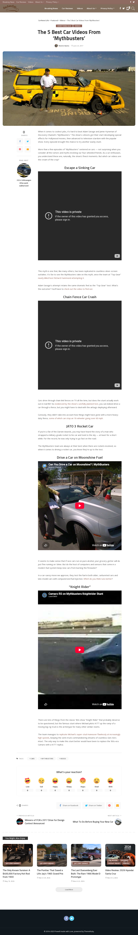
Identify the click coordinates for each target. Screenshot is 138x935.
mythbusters (47, 759)
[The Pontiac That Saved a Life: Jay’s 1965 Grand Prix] (52, 855)
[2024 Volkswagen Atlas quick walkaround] (24, 170)
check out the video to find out (78, 289)
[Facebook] (130, 2)
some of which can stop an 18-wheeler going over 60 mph (75, 418)
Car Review (112, 860)
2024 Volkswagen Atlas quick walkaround (24, 183)
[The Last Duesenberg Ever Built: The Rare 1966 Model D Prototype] (86, 855)
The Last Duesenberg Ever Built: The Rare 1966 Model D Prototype (85, 874)
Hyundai (124, 860)
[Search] (133, 8)
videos (63, 759)
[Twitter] (133, 2)
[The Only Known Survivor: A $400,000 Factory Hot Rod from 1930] (18, 855)
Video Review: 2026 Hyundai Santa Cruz (119, 872)
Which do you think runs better (98, 578)
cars (32, 759)
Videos (77, 26)
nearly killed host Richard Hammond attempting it (61, 278)
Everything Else (64, 26)
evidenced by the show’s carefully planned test (76, 403)
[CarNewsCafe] (11, 8)
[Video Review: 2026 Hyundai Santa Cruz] (120, 855)
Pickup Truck (114, 863)
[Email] (28, 149)
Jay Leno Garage (13, 863)
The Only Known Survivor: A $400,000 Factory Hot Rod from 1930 (16, 874)
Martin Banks (64, 45)
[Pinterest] (20, 149)
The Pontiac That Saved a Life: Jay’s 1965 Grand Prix (50, 872)
